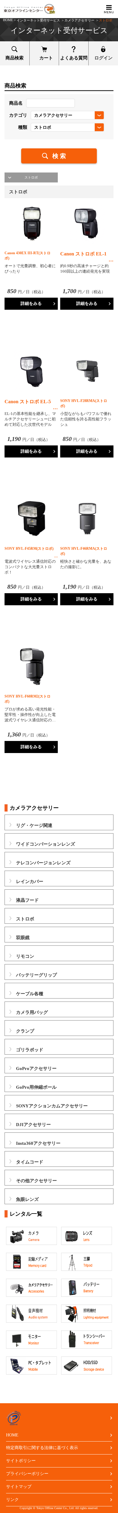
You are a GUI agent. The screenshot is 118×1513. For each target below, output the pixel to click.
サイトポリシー (21, 1460)
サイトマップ (18, 1486)
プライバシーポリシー (27, 1473)
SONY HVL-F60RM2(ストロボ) (28, 699)
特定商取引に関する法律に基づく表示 (42, 1447)
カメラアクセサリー (79, 20)
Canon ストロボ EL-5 (28, 401)
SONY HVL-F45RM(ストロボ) (29, 548)
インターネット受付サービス (38, 20)
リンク (12, 1499)
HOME (8, 20)
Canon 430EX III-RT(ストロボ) (28, 255)
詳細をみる (31, 303)
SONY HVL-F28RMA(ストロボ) (83, 403)
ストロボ (31, 177)
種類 (22, 127)
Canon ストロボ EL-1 (83, 253)
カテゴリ (18, 115)
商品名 (16, 103)
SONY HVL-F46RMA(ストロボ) (83, 551)
